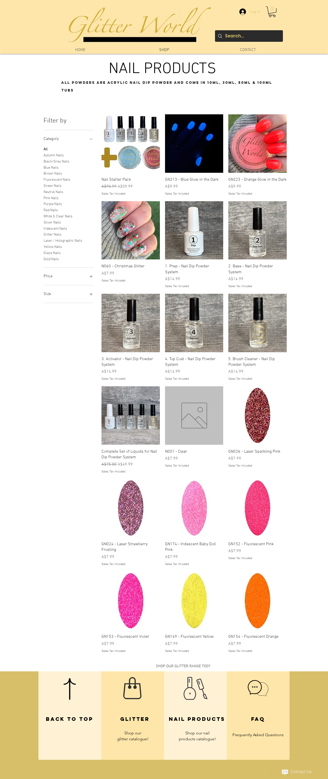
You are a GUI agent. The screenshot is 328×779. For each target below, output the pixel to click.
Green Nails (52, 186)
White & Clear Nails (58, 216)
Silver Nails (52, 222)
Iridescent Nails (55, 229)
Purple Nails (53, 204)
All (46, 149)
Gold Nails (51, 259)
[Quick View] (130, 143)
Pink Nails (51, 198)
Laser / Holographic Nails (63, 241)
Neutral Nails (53, 192)
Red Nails (51, 210)
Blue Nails (51, 168)
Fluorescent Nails (57, 180)
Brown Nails (53, 173)
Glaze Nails (52, 253)
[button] (272, 11)
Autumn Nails (54, 155)
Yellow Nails (53, 247)
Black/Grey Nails (56, 161)
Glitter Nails (52, 234)
